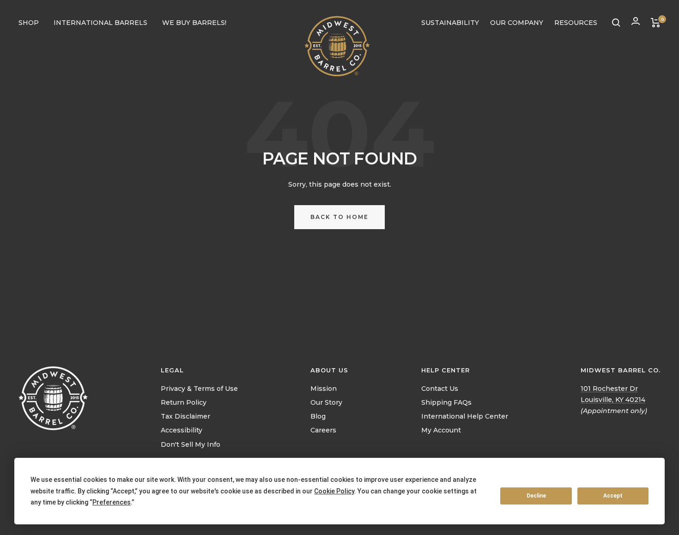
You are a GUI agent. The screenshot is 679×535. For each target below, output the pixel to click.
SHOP (28, 22)
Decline (536, 495)
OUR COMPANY (516, 22)
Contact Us (439, 388)
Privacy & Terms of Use (199, 388)
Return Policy (183, 402)
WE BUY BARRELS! (194, 22)
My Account (441, 430)
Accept (613, 495)
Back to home (339, 216)
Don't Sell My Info (190, 444)
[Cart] (656, 22)
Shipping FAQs (446, 402)
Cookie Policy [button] (334, 491)
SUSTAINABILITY (450, 22)
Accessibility (181, 430)
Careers (323, 430)
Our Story (326, 402)
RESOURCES (575, 22)
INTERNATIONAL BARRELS (100, 22)
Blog (318, 416)
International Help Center (464, 416)
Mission (323, 388)
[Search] (616, 22)
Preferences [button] (111, 502)
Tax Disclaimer (185, 416)
